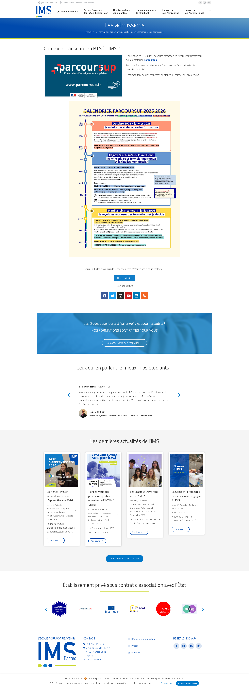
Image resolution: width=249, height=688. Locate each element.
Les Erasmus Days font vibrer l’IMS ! (144, 494)
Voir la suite (53, 540)
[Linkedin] (136, 295)
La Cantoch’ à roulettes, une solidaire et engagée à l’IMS (186, 496)
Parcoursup (150, 59)
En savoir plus (168, 683)
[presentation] (68, 395)
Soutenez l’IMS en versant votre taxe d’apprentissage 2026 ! (60, 496)
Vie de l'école (67, 515)
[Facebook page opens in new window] (200, 2)
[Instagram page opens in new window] (204, 2)
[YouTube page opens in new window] (209, 2)
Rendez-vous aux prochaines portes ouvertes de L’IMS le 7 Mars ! (101, 498)
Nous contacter (93, 659)
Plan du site (137, 652)
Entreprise (64, 508)
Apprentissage (53, 508)
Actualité (50, 505)
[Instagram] (120, 295)
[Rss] (144, 295)
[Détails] (62, 469)
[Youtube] (128, 295)
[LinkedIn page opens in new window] (191, 646)
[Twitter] (112, 295)
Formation (51, 512)
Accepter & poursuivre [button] (187, 683)
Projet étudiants (53, 515)
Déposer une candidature (144, 638)
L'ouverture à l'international (142, 504)
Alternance (102, 509)
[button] (124, 278)
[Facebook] (104, 295)
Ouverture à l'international (141, 508)
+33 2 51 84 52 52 (95, 643)
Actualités (59, 505)
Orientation (103, 516)
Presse (134, 645)
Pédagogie (60, 512)
